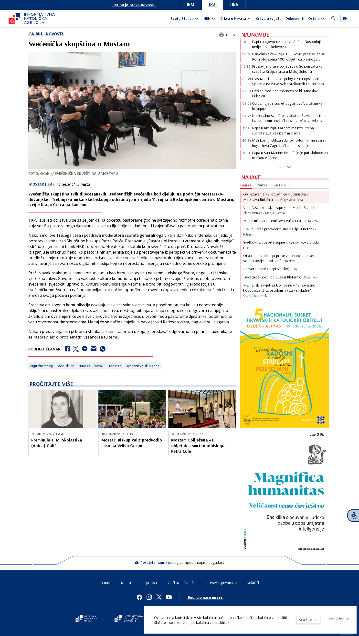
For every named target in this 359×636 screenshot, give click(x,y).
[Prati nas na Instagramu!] (149, 597)
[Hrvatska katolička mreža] (86, 619)
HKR (234, 4)
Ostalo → (282, 185)
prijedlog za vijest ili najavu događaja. (182, 562)
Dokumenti (294, 18)
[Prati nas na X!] (159, 597)
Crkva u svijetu (269, 18)
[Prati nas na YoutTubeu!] (169, 597)
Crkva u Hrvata (233, 18)
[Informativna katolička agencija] (129, 619)
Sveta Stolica (182, 18)
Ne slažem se (338, 618)
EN (345, 18)
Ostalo (314, 18)
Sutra (262, 185)
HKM (189, 4)
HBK (207, 18)
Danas (245, 185)
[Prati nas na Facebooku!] (139, 597)
